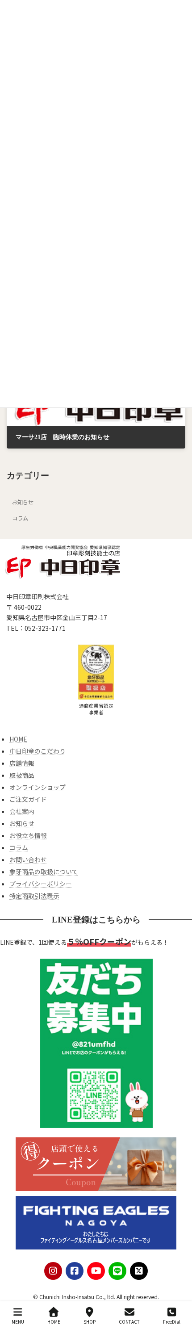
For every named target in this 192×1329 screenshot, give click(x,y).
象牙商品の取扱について (43, 871)
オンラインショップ (37, 787)
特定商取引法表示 (34, 895)
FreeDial (171, 1321)
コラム (20, 518)
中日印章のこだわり (37, 750)
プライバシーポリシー (40, 883)
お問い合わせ (28, 859)
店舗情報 (21, 763)
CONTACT (129, 1321)
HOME (18, 738)
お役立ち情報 (28, 835)
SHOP (89, 1321)
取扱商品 (21, 775)
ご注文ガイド (28, 799)
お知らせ (22, 502)
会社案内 (21, 811)
